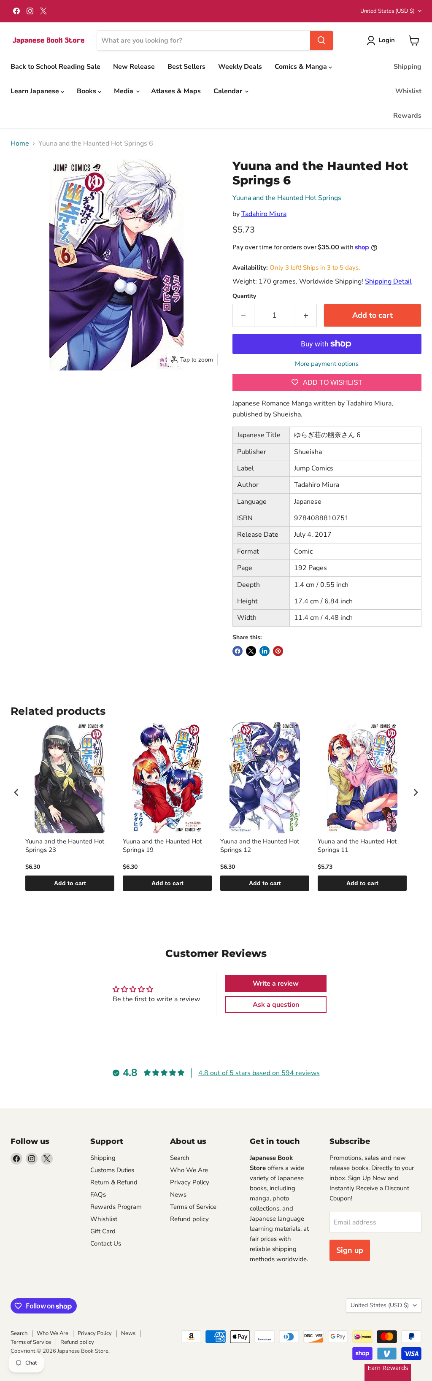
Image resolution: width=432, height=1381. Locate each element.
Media (124, 91)
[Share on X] (251, 651)
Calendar (228, 91)
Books (87, 91)
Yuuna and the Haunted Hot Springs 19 (162, 846)
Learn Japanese (36, 91)
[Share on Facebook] (237, 651)
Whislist (408, 91)
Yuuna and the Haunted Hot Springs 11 (357, 846)
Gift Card (103, 1231)
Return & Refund (114, 1182)
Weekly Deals (240, 66)
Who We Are (189, 1170)
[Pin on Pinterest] (278, 651)
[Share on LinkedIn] (264, 651)
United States (387, 11)
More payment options (327, 364)
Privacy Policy (189, 1182)
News (178, 1194)
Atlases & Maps (176, 91)
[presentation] (16, 792)
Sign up (349, 1250)
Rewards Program (116, 1207)
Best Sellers (186, 66)
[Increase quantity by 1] (306, 315)
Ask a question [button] (276, 1004)
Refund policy (189, 1219)
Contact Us (105, 1243)
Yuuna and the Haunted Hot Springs (286, 198)
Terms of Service (193, 1207)
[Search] (321, 40)
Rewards (407, 115)
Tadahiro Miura (263, 214)
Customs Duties (112, 1170)
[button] (382, 40)
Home (20, 143)
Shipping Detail (388, 281)
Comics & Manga (302, 66)
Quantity (244, 296)
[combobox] (203, 40)
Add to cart (70, 883)
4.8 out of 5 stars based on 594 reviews (259, 1073)
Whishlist (103, 1219)
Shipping (407, 66)
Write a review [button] (276, 983)
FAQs (98, 1194)
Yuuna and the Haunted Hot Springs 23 (64, 846)
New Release (134, 66)
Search (179, 1158)
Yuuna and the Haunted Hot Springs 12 (259, 846)
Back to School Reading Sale (55, 66)
